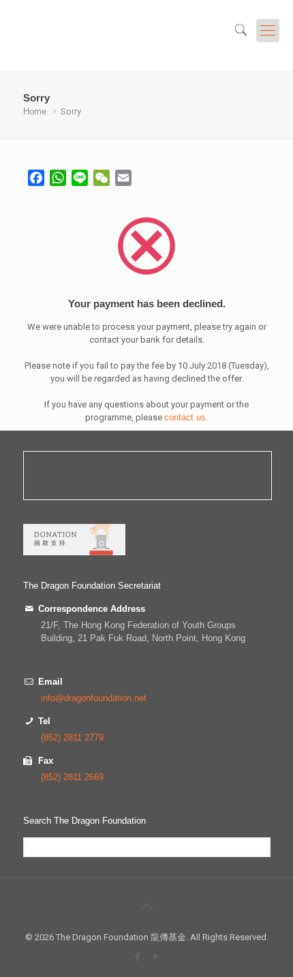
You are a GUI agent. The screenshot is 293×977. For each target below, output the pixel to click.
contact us (185, 417)
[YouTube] (156, 956)
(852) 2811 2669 (72, 777)
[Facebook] (137, 956)
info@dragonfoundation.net (93, 698)
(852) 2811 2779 (72, 737)
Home (34, 111)
